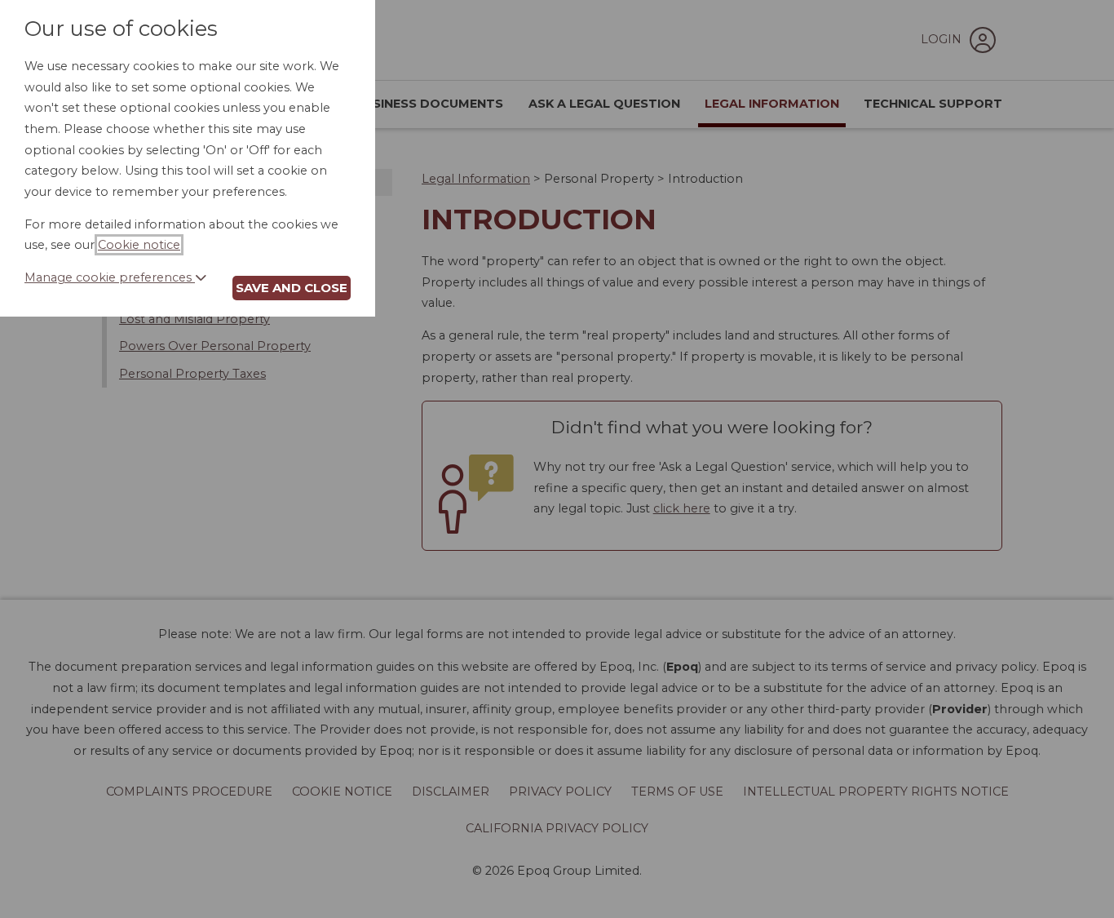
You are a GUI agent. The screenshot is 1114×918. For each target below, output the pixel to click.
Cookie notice (139, 244)
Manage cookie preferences (109, 277)
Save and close (291, 287)
